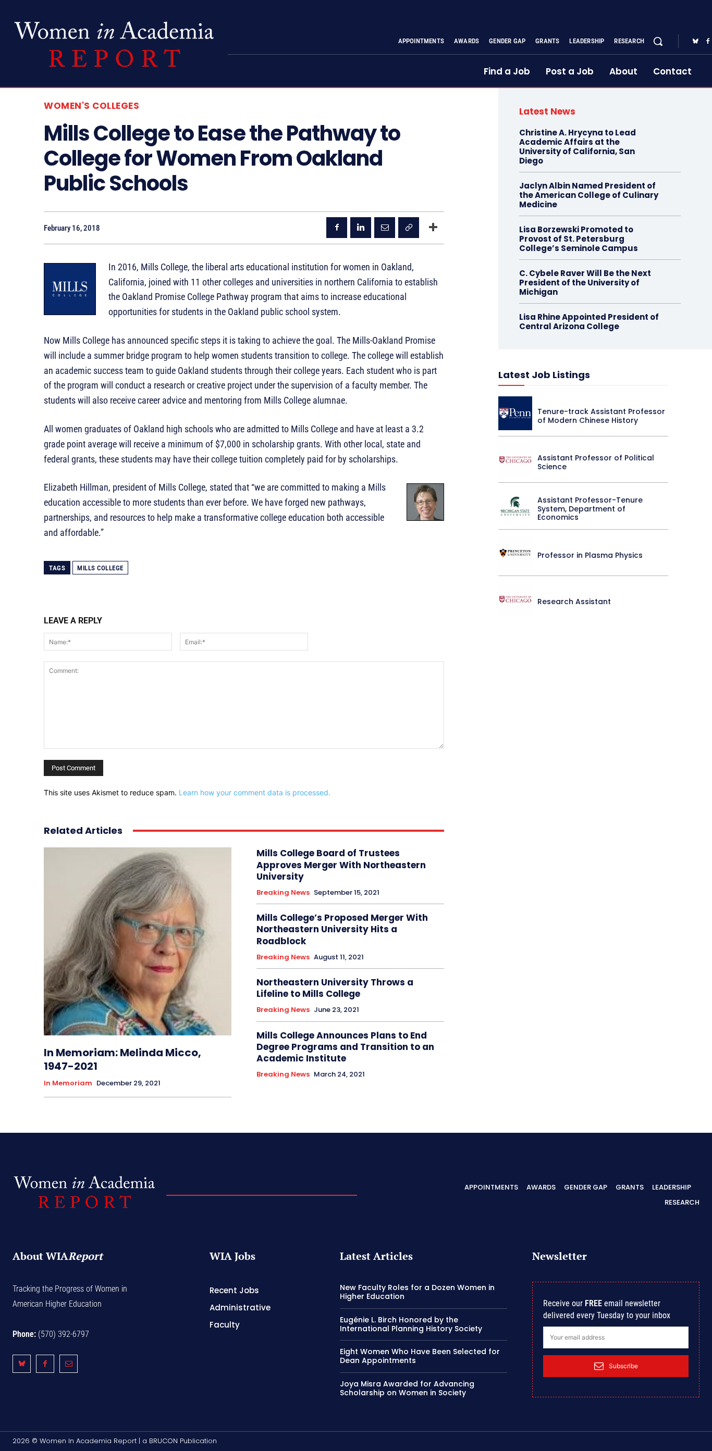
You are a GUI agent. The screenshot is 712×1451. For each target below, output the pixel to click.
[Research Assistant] (515, 599)
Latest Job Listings (544, 374)
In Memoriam (68, 1083)
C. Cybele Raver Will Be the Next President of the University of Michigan (585, 282)
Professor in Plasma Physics (590, 555)
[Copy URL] (408, 227)
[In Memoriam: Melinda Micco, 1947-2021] (137, 941)
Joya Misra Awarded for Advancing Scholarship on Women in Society (407, 1388)
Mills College (100, 568)
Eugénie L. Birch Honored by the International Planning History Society (411, 1324)
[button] (657, 41)
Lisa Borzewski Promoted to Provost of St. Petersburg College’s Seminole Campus (578, 239)
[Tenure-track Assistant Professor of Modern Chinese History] (515, 413)
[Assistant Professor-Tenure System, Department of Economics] (515, 506)
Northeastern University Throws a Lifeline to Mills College (334, 988)
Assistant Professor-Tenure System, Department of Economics (590, 509)
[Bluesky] (695, 41)
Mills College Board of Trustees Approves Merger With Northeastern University (341, 864)
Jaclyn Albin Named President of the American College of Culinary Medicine (588, 195)
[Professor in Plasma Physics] (515, 553)
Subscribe (623, 1366)
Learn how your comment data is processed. (254, 792)
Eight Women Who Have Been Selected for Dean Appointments (420, 1356)
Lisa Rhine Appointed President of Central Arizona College (589, 321)
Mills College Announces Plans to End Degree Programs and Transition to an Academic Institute (345, 1047)
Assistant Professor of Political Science (595, 462)
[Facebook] (336, 227)
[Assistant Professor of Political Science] (515, 460)
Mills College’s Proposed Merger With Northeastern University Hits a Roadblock (342, 929)
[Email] (384, 227)
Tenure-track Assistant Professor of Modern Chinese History (601, 416)
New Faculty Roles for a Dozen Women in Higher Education (417, 1292)
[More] (433, 227)
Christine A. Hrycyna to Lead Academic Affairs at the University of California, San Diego (577, 146)
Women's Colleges (91, 106)
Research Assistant (574, 601)
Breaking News (283, 893)
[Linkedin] (360, 227)
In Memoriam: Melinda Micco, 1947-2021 (122, 1059)
